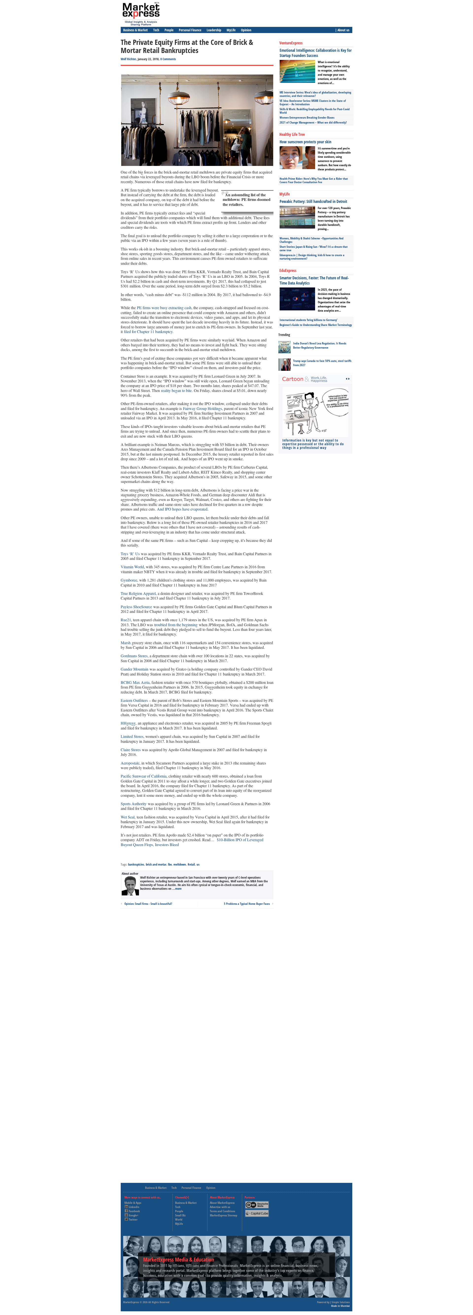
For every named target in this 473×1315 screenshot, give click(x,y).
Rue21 (126, 619)
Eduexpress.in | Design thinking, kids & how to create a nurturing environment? (312, 257)
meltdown (179, 864)
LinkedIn (134, 1207)
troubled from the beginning (176, 624)
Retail (191, 864)
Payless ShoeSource (136, 606)
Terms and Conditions (222, 1211)
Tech (156, 30)
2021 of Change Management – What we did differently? (313, 122)
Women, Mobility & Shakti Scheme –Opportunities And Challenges (311, 240)
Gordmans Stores (134, 655)
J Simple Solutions (340, 1302)
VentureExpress (291, 43)
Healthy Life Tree (292, 134)
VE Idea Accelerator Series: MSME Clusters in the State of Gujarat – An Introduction (313, 102)
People (169, 30)
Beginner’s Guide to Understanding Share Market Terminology (316, 325)
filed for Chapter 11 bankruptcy (148, 331)
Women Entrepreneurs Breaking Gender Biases (307, 117)
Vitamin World (132, 566)
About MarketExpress (222, 1203)
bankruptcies (136, 864)
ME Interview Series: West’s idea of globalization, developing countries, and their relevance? (315, 94)
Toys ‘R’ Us (130, 553)
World (178, 1219)
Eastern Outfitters (134, 700)
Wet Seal (128, 816)
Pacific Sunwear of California (144, 776)
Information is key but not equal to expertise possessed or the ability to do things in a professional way (313, 444)
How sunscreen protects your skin (305, 141)
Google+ (133, 1215)
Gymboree (129, 580)
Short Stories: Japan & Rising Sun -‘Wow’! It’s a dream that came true (314, 248)
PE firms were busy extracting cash (164, 307)
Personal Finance (190, 30)
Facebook (134, 1211)
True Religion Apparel (138, 593)
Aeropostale (130, 762)
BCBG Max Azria (135, 682)
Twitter (133, 1219)
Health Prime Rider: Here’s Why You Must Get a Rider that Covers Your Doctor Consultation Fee (314, 180)
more (178, 888)
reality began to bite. (177, 390)
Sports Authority (134, 803)
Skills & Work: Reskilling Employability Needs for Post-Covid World (315, 111)
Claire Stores (131, 749)
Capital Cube (256, 1211)
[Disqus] (197, 978)
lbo (170, 864)
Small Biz (180, 1215)
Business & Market (135, 30)
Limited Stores (132, 736)
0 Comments (168, 59)
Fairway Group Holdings (202, 408)
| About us (342, 30)
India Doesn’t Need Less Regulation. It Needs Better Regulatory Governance (319, 345)
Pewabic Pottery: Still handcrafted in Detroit (313, 201)
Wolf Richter (128, 59)
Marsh (126, 642)
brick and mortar (156, 864)
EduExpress (287, 270)
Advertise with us (220, 1207)
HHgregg (128, 723)
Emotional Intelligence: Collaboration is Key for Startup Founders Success (316, 53)
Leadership (214, 30)
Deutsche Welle (258, 1203)
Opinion (246, 30)
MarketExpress (131, 1302)
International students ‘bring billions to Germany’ (308, 320)
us (198, 864)
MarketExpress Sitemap (223, 1215)
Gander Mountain (134, 669)
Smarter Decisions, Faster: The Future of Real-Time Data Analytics (314, 280)
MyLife (231, 30)
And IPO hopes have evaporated (182, 509)
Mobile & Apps (132, 1203)
